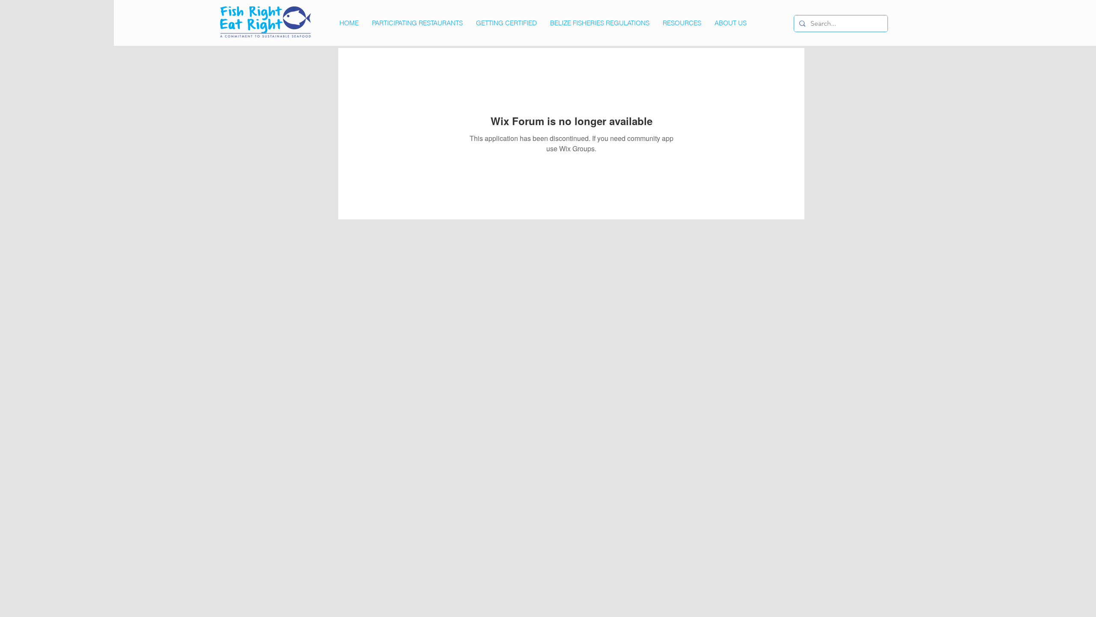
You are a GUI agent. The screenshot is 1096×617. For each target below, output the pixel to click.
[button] (682, 23)
